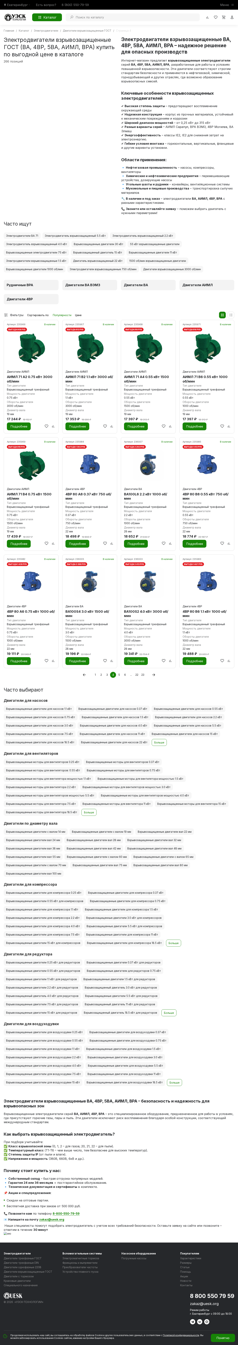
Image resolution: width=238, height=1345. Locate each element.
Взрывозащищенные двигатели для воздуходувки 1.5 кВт (123, 1048)
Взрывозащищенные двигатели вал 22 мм (165, 831)
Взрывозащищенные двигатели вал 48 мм (154, 848)
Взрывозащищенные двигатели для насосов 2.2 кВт (188, 717)
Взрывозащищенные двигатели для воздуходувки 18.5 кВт (125, 1082)
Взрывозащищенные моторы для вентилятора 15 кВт (191, 803)
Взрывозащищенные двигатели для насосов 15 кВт (185, 733)
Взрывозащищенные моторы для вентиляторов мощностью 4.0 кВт (145, 795)
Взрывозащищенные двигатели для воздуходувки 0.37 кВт (127, 1032)
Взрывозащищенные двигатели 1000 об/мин (34, 269)
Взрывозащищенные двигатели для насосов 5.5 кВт (187, 725)
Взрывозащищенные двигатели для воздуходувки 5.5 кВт (125, 1065)
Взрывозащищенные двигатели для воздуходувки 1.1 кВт (43, 1048)
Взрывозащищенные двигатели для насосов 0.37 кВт (112, 708)
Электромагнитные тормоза (80, 1258)
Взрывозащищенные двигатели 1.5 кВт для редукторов (119, 979)
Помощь (185, 1271)
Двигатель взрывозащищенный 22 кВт (98, 260)
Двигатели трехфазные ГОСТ (23, 1258)
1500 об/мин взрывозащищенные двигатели (157, 260)
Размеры (186, 1262)
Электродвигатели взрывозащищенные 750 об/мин (103, 269)
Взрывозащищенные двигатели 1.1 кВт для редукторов (41, 979)
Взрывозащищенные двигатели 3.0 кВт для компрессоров (124, 917)
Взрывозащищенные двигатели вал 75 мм (100, 865)
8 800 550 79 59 (212, 1296)
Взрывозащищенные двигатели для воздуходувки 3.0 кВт (125, 1057)
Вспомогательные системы (82, 1253)
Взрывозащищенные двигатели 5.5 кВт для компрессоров (124, 926)
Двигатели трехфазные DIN (21, 1262)
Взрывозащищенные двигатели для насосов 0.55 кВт (188, 708)
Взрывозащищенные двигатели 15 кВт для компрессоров (43, 942)
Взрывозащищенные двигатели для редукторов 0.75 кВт (124, 970)
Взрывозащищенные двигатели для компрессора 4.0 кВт (43, 926)
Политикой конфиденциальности (181, 1335)
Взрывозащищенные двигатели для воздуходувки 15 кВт (43, 1082)
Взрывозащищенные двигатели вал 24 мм (33, 840)
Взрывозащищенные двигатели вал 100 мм (33, 873)
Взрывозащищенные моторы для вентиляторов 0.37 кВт (122, 762)
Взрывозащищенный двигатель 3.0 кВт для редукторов (121, 987)
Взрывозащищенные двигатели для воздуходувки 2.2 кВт (43, 1057)
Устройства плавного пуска (80, 1271)
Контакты (186, 1285)
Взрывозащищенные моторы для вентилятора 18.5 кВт (41, 812)
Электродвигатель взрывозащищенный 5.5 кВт (75, 235)
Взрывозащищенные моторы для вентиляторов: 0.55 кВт (43, 770)
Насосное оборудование (138, 1253)
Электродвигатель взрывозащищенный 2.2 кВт (142, 235)
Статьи (184, 1267)
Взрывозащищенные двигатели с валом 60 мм (97, 856)
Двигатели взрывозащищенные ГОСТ (28, 1271)
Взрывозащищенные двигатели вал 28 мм (94, 840)
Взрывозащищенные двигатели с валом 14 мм (35, 831)
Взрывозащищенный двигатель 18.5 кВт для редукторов (120, 1012)
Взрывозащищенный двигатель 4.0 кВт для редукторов (42, 995)
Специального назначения (21, 1285)
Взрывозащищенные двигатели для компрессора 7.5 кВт (43, 934)
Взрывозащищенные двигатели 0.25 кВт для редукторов (43, 962)
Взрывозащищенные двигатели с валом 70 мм (36, 865)
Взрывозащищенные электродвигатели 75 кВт (36, 252)
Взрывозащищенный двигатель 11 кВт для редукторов (120, 1004)
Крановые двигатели (17, 1280)
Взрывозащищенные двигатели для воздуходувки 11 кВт (124, 1074)
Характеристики (190, 1258)
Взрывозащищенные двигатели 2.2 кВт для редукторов (42, 987)
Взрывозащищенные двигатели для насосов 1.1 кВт (39, 708)
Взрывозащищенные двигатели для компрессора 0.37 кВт (125, 892)
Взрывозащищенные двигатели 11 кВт (153, 252)
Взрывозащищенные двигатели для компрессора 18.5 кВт (124, 942)
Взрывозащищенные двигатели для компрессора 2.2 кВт (43, 917)
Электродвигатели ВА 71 (22, 235)
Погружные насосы (133, 1258)
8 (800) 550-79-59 (75, 5)
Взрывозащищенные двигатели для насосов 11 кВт (112, 733)
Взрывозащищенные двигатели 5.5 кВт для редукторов (121, 995)
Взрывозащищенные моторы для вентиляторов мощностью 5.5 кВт (50, 795)
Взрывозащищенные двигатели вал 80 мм (161, 865)
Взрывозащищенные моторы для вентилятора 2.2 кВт (41, 787)
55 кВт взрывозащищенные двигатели (154, 244)
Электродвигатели (17, 1253)
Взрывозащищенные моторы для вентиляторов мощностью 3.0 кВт (127, 787)
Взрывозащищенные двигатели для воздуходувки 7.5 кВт (43, 1074)
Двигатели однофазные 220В (22, 1267)
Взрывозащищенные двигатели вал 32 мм (154, 840)
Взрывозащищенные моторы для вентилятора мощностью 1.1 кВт (48, 778)
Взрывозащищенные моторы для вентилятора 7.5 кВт (41, 803)
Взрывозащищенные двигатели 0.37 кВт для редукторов (123, 962)
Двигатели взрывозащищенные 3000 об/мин (172, 269)
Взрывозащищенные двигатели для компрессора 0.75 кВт (127, 901)
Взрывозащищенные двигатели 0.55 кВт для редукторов (43, 970)
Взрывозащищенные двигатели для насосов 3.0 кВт (39, 725)
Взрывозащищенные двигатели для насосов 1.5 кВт (115, 717)
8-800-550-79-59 (66, 1213)
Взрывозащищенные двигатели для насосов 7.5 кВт (39, 733)
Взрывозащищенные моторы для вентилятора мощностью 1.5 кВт (140, 778)
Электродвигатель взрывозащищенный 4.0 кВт (36, 244)
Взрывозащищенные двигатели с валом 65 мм (163, 856)
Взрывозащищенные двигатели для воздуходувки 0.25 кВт (44, 1032)
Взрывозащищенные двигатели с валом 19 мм (101, 831)
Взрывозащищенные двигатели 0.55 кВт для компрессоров (44, 901)
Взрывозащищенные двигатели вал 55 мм (33, 856)
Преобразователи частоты (80, 1267)
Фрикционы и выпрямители (79, 1262)
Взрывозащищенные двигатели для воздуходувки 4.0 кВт (43, 1065)
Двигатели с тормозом (19, 1276)
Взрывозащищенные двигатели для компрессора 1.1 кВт (42, 909)
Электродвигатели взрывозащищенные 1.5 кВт (36, 260)
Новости (185, 1280)
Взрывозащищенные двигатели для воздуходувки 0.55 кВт (44, 1040)
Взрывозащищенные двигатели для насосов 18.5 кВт (40, 742)
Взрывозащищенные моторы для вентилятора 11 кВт (117, 803)
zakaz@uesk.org (51, 1219)
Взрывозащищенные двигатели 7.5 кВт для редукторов (42, 1004)
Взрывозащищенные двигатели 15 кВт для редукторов (41, 1012)
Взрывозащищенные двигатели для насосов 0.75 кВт (40, 717)
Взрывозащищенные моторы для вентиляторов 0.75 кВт (123, 770)
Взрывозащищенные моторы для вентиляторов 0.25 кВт (42, 762)
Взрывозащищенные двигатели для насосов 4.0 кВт (113, 725)
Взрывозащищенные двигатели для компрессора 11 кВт (122, 934)
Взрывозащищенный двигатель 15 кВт (97, 252)
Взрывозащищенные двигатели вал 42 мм (94, 848)
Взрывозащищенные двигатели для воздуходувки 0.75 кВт (128, 1040)
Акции (184, 1276)
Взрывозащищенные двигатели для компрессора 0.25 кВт (43, 892)
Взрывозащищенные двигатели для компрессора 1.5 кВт (121, 909)
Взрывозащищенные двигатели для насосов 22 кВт (114, 742)
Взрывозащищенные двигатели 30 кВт (98, 244)
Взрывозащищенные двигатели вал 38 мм (33, 848)
